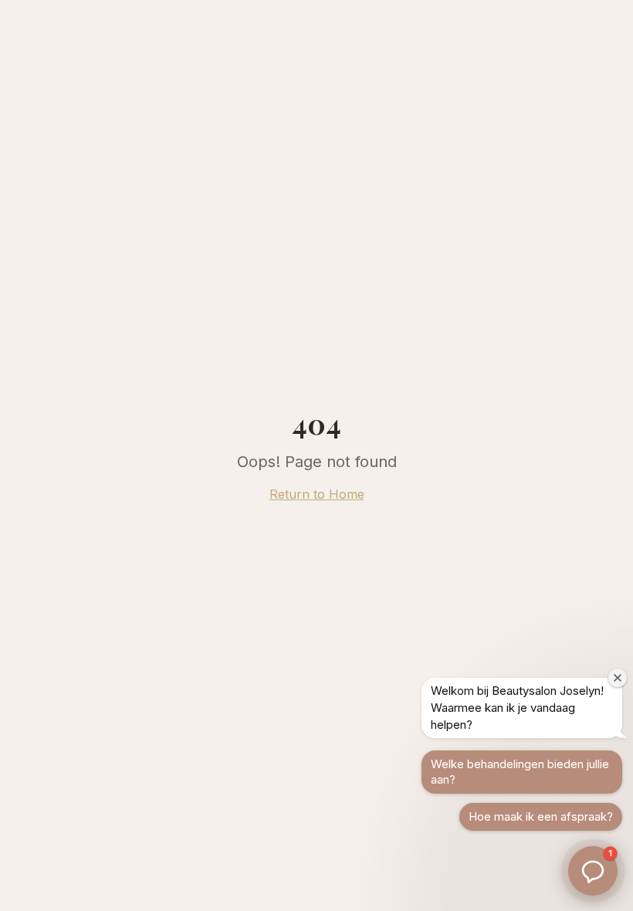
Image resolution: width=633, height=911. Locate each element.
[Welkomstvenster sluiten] (617, 678)
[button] (593, 871)
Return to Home (316, 494)
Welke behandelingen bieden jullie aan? (520, 772)
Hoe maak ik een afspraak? (541, 816)
